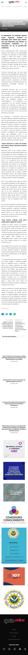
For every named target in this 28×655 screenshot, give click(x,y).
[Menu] (2, 2)
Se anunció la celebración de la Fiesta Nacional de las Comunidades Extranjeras (14, 403)
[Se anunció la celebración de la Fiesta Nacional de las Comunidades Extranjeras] (14, 393)
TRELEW (14, 629)
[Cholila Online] (14, 2)
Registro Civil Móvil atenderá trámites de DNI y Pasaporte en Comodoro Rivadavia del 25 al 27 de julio (7, 325)
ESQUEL (14, 636)
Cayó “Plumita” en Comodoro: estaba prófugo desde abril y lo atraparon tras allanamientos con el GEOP (14, 357)
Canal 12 (16, 68)
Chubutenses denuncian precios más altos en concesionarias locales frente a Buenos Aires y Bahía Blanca (20, 326)
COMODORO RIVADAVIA (14, 639)
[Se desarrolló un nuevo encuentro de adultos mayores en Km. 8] (14, 371)
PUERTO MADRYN (14, 633)
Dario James (5, 308)
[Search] (26, 2)
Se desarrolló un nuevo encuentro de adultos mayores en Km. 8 (14, 380)
